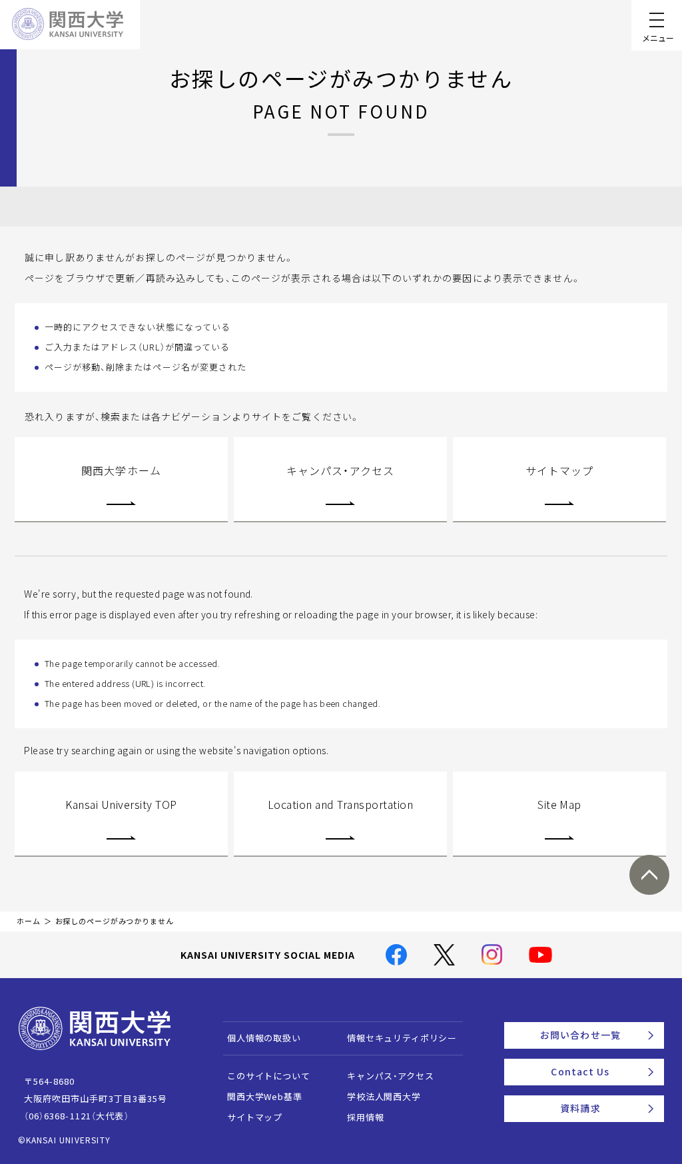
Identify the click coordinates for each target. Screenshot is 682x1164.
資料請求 (580, 1108)
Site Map (559, 804)
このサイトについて (268, 1075)
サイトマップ (559, 470)
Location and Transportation (340, 804)
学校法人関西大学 (384, 1096)
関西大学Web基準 (264, 1096)
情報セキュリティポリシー (402, 1037)
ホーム (29, 921)
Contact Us (580, 1071)
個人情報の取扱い (264, 1037)
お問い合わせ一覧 (580, 1034)
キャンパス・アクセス (340, 470)
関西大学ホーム (121, 470)
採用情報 (365, 1117)
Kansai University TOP (120, 804)
